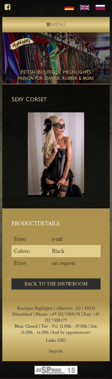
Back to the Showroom (56, 284)
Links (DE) (56, 340)
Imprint (56, 351)
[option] (56, 154)
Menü (58, 24)
